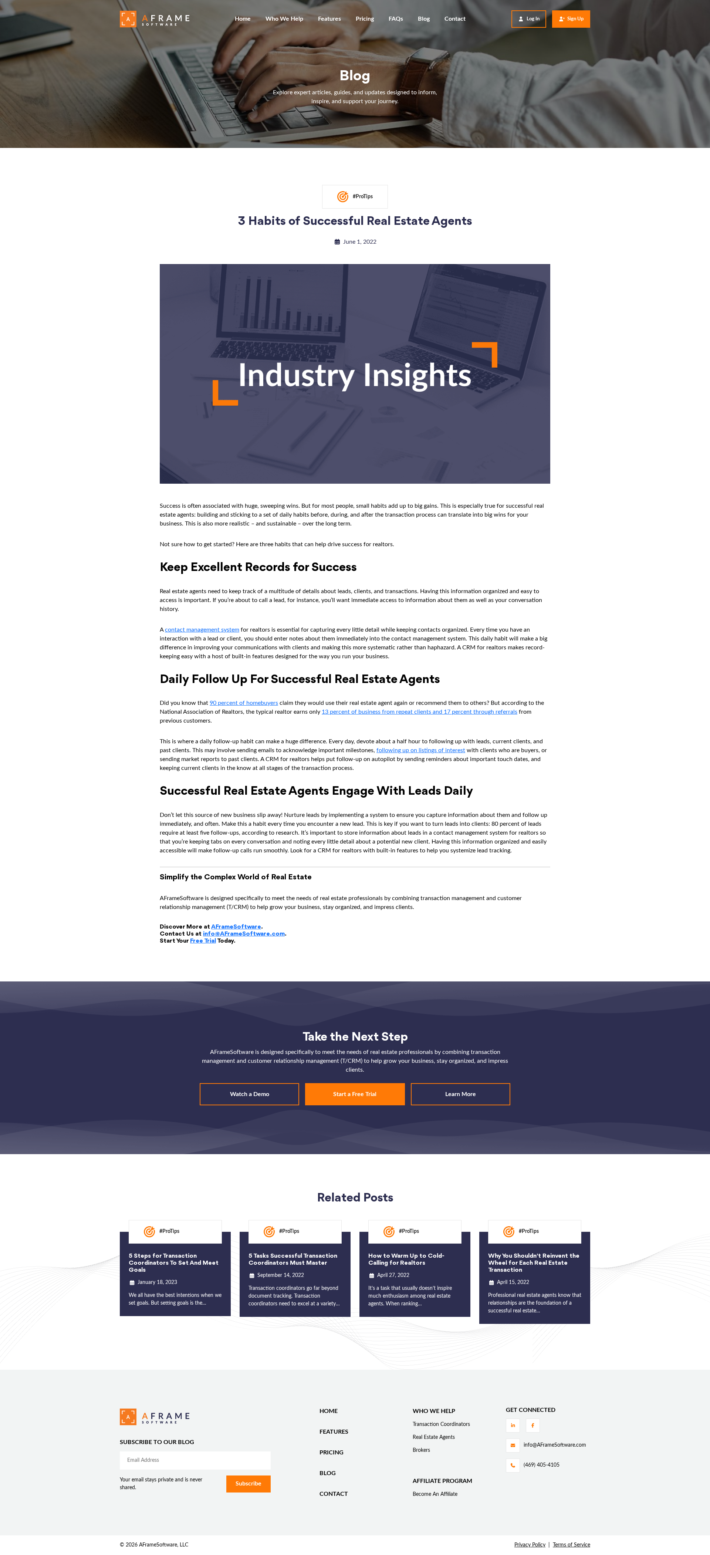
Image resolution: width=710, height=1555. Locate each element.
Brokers (421, 1450)
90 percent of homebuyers (244, 703)
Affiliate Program (442, 1481)
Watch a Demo (249, 1094)
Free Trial (203, 941)
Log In (533, 19)
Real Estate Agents (434, 1437)
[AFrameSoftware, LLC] (154, 19)
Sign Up (575, 19)
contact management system (202, 630)
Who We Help (284, 19)
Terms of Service (571, 1545)
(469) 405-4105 (541, 1465)
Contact (455, 19)
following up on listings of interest (420, 750)
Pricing (365, 19)
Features (329, 19)
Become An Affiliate (435, 1494)
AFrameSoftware (236, 927)
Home (243, 19)
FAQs (396, 19)
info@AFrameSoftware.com (244, 934)
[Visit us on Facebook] (533, 1426)
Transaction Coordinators (441, 1424)
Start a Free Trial (354, 1094)
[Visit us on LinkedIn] (513, 1426)
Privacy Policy (529, 1545)
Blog (424, 19)
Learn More (460, 1094)
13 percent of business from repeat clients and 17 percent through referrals (419, 712)
